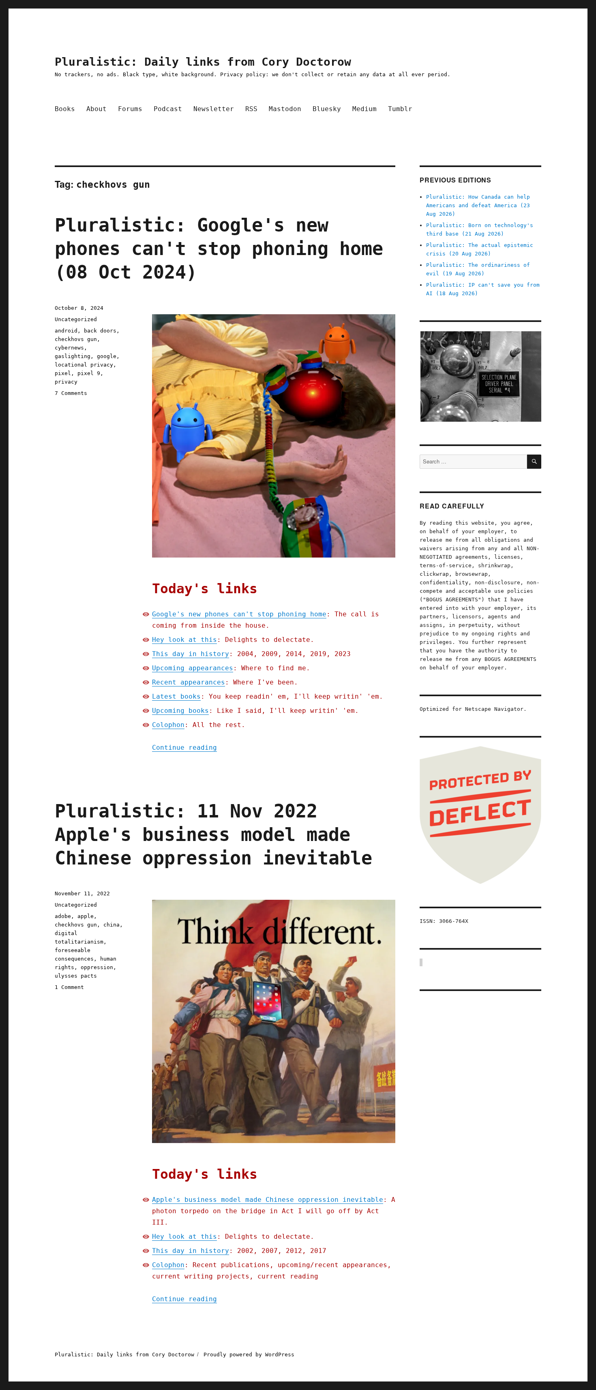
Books (65, 109)
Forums (130, 109)
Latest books (176, 696)
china (111, 925)
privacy (66, 382)
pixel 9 (88, 373)
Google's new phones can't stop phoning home (239, 614)
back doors (100, 331)
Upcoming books (180, 710)
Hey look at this (184, 640)
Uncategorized (76, 319)
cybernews (69, 348)
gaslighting (72, 356)
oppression (97, 967)
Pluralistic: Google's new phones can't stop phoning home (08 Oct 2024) (219, 249)
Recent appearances (188, 682)
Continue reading (184, 747)
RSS (251, 109)
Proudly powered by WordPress (249, 1354)
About (96, 109)
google (106, 356)
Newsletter (213, 109)
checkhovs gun (76, 339)
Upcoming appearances (192, 668)
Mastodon (285, 109)
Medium (364, 109)
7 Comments (71, 393)
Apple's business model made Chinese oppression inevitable (267, 1199)
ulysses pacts (76, 976)
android (66, 331)
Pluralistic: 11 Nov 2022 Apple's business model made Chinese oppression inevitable (213, 834)
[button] (480, 376)
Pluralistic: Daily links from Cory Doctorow (203, 62)
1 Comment (69, 987)
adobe (63, 916)
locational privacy (84, 365)
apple (85, 916)
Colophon (168, 725)
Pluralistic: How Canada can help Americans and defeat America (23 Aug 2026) (478, 205)
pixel (63, 373)
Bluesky (327, 109)
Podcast (168, 109)
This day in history (190, 654)
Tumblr (400, 109)
